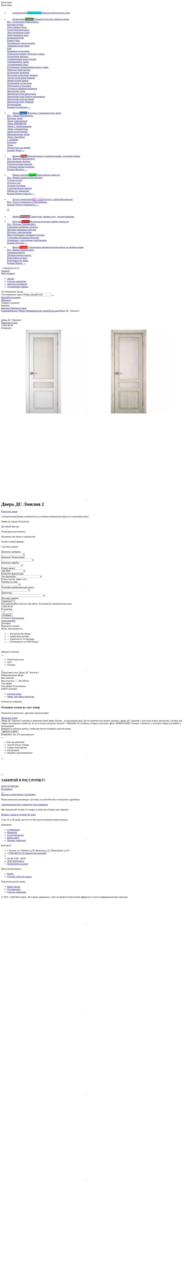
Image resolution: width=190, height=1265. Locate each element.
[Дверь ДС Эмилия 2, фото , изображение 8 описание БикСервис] (128, 668)
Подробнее (6, 789)
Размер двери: (8, 568)
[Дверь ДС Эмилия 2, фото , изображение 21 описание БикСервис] (43, 1263)
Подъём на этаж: (9, 582)
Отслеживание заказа (12, 294)
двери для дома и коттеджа (20, 696)
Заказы (10, 278)
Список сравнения (16, 281)
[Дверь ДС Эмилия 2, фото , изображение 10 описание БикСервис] (128, 753)
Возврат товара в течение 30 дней (18, 814)
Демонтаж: (6, 593)
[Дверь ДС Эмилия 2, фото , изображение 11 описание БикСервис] (43, 838)
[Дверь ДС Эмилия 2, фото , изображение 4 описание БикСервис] (128, 498)
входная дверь (14, 694)
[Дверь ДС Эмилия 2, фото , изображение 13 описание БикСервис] (43, 923)
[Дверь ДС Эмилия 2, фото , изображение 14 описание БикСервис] (128, 923)
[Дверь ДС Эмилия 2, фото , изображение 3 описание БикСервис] (43, 498)
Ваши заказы (13, 886)
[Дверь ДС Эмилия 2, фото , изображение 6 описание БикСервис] (128, 583)
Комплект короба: (10, 562)
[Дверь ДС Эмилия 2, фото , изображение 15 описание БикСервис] (43, 1008)
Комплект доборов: (11, 551)
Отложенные (13, 889)
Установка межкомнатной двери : (18, 587)
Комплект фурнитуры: (12, 573)
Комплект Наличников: (13, 557)
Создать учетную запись (19, 876)
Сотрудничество (15, 835)
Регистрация (14, 297)
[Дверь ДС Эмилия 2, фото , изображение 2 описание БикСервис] (128, 413)
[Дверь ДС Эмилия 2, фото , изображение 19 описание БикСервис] (43, 1178)
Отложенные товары (17, 286)
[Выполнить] (53, 295)
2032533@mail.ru (15, 861)
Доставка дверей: (10, 598)
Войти (4, 297)
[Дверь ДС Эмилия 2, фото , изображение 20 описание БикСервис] (128, 1178)
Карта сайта (13, 837)
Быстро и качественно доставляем (18, 794)
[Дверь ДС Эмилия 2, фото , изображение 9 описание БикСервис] (43, 753)
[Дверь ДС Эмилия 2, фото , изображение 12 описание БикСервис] (128, 838)
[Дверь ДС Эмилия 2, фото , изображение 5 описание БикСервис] (43, 583)
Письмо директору (16, 840)
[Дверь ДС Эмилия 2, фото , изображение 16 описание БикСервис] (128, 1008)
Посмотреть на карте (17, 864)
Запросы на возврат (17, 284)
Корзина (5, 308)
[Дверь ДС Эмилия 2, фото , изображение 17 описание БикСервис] (43, 1093)
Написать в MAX (9, 732)
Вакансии (12, 832)
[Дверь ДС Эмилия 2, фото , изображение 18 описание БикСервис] (128, 1093)
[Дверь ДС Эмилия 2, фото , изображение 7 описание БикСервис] (43, 668)
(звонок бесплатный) (26, 853)
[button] (18, 618)
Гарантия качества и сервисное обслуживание (24, 804)
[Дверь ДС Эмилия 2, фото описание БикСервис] (43, 413)
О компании (13, 829)
